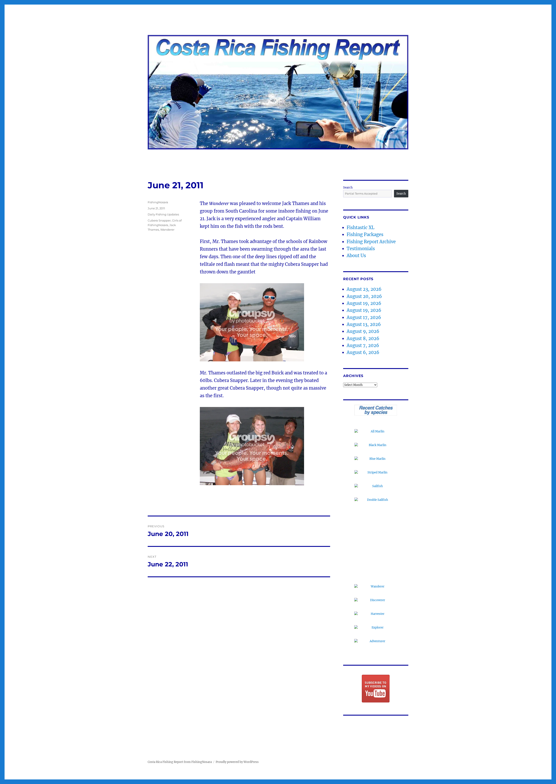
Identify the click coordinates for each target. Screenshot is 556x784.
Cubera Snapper (159, 220)
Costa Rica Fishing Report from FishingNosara (180, 762)
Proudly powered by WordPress (237, 762)
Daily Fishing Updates (163, 214)
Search (348, 187)
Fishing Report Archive (371, 241)
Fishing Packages (365, 234)
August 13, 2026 (364, 324)
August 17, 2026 (364, 317)
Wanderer (167, 229)
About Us (356, 255)
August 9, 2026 (363, 331)
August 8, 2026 (363, 338)
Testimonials (361, 248)
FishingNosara (158, 202)
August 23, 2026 (364, 289)
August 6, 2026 (363, 352)
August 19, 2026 (364, 303)
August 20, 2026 (364, 296)
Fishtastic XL (360, 227)
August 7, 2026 (363, 345)
